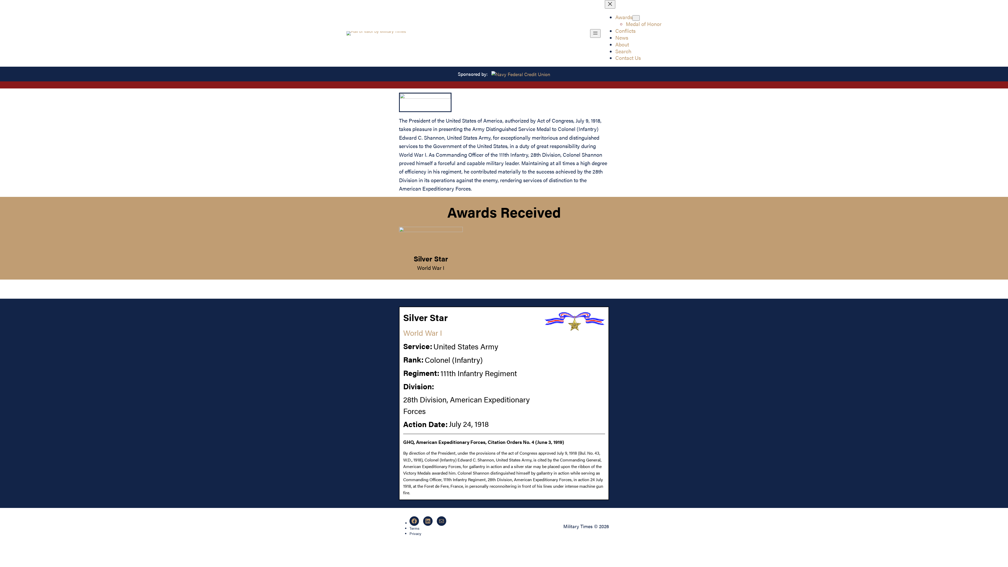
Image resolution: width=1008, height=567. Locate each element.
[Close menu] (610, 4)
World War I (430, 267)
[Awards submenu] (636, 18)
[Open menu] (595, 33)
